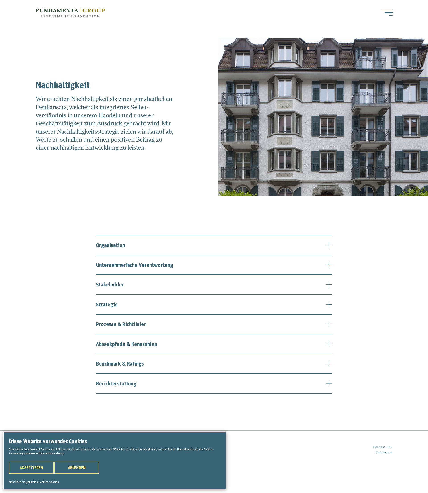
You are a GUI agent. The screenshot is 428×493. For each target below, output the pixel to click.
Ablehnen (77, 467)
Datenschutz (382, 446)
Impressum (384, 452)
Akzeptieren (31, 467)
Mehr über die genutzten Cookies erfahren (34, 482)
